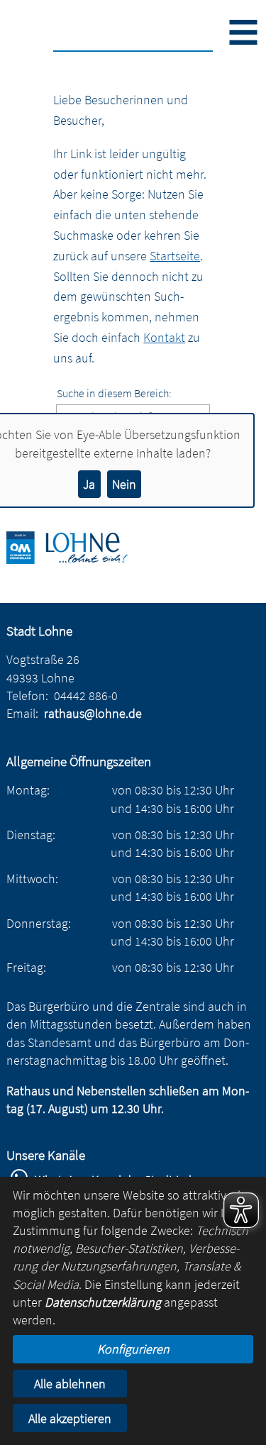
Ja (89, 484)
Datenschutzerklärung (103, 1302)
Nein (124, 484)
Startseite (175, 256)
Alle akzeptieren (69, 1418)
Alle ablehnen (70, 1383)
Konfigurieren (133, 1349)
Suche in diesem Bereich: (114, 393)
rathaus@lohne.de (93, 713)
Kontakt (164, 337)
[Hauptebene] (77, 559)
